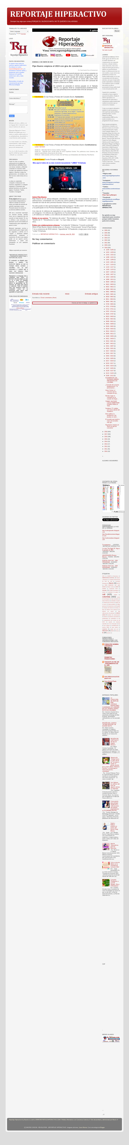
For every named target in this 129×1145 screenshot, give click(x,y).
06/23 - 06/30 (110, 316)
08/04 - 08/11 (110, 301)
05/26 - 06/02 (110, 326)
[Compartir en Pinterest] (87, 234)
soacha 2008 (105, 627)
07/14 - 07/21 (110, 309)
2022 (106, 240)
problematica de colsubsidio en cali (111, 618)
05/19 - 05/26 (110, 328)
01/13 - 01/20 (110, 373)
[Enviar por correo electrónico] (80, 234)
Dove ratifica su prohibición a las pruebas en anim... (111, 415)
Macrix (111, 583)
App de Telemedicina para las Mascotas (114, 846)
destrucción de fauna (109, 602)
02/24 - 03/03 (110, 358)
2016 (106, 436)
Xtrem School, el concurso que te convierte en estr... (111, 392)
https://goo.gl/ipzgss (109, 195)
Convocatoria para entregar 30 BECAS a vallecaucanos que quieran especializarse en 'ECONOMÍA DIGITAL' (110, 806)
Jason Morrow (83, 1127)
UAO (117, 586)
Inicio (67, 294)
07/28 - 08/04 (110, 304)
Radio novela (111, 586)
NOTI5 (118, 583)
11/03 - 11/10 (110, 269)
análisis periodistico (113, 590)
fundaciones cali (111, 606)
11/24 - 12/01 (110, 262)
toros (117, 630)
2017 (106, 434)
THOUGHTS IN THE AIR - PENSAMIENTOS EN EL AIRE (111, 663)
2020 (106, 245)
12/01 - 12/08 (110, 259)
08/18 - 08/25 (110, 296)
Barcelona (115, 576)
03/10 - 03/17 (110, 353)
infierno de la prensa (112, 609)
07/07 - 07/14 (110, 311)
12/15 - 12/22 (110, 254)
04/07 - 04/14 (110, 343)
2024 (106, 235)
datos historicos (106, 600)
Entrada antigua (91, 294)
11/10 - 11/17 (110, 267)
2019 (106, 247)
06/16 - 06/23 (110, 319)
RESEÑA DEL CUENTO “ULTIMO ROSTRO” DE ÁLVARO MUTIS (109, 724)
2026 (106, 230)
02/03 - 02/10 (110, 365)
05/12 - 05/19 (110, 331)
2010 (106, 451)
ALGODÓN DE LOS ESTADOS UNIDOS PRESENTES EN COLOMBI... (112, 380)
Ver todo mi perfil (107, 50)
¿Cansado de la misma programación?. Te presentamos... (112, 386)
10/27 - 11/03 (110, 272)
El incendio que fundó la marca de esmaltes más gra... (112, 421)
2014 (106, 441)
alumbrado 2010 (113, 588)
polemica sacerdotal (113, 616)
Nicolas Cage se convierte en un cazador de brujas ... (112, 397)
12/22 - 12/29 (110, 252)
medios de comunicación (114, 614)
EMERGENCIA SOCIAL (108, 577)
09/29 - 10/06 (110, 282)
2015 (106, 439)
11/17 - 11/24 (110, 264)
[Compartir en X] (84, 234)
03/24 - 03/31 (110, 348)
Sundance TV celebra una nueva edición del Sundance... (112, 410)
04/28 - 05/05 (110, 336)
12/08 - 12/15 (110, 257)
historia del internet (108, 607)
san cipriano (107, 625)
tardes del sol (114, 629)
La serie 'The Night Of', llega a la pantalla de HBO (111, 549)
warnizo (108, 632)
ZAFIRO (104, 588)
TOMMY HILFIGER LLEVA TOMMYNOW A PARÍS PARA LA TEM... (112, 404)
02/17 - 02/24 (110, 361)
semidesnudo (115, 625)
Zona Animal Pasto (110, 681)
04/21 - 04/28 (110, 338)
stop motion (115, 627)
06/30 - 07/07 (110, 314)
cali (103, 594)
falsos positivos (111, 604)
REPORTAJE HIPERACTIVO (58, 14)
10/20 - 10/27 (110, 274)
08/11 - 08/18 (110, 299)
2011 (106, 449)
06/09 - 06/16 (110, 321)
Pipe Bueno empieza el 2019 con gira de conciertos (112, 426)
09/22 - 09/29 (110, 284)
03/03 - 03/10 (110, 356)
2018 (106, 431)
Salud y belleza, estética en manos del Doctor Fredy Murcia (114, 827)
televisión (105, 630)
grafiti (118, 606)
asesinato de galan (113, 592)
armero (104, 592)
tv (103, 632)
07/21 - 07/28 (110, 306)
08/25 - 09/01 (110, 294)
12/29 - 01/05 (110, 249)
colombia (106, 597)
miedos (105, 616)
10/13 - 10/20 (110, 277)
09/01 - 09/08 (110, 291)
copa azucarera (114, 598)
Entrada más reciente (40, 294)
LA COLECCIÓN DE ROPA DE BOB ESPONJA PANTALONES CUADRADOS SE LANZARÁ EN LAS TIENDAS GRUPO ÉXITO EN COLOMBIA (110, 704)
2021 (106, 242)
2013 (106, 444)
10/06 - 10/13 (110, 279)
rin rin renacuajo (112, 623)
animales (104, 590)
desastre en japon (115, 600)
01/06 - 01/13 (110, 375)
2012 (106, 446)
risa (119, 623)
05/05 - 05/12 (110, 333)
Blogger (102, 1127)
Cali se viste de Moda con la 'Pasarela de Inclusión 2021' (115, 865)
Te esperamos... (107, 544)
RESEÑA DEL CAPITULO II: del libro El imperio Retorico (115, 742)
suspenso (104, 629)
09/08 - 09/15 (110, 289)
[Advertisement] (111, 930)
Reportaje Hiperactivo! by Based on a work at (22, 1119)
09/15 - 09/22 (110, 287)
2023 (106, 238)
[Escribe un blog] (82, 234)
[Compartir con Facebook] (85, 234)
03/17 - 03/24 (110, 351)
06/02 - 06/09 (110, 324)
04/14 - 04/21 (110, 341)
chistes (115, 594)
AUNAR (109, 576)
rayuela (110, 621)
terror (112, 630)
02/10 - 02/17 (110, 363)
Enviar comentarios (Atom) (48, 297)
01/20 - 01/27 (110, 370)
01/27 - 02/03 (110, 368)
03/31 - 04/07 (110, 346)
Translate (23, 34)
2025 (106, 233)
